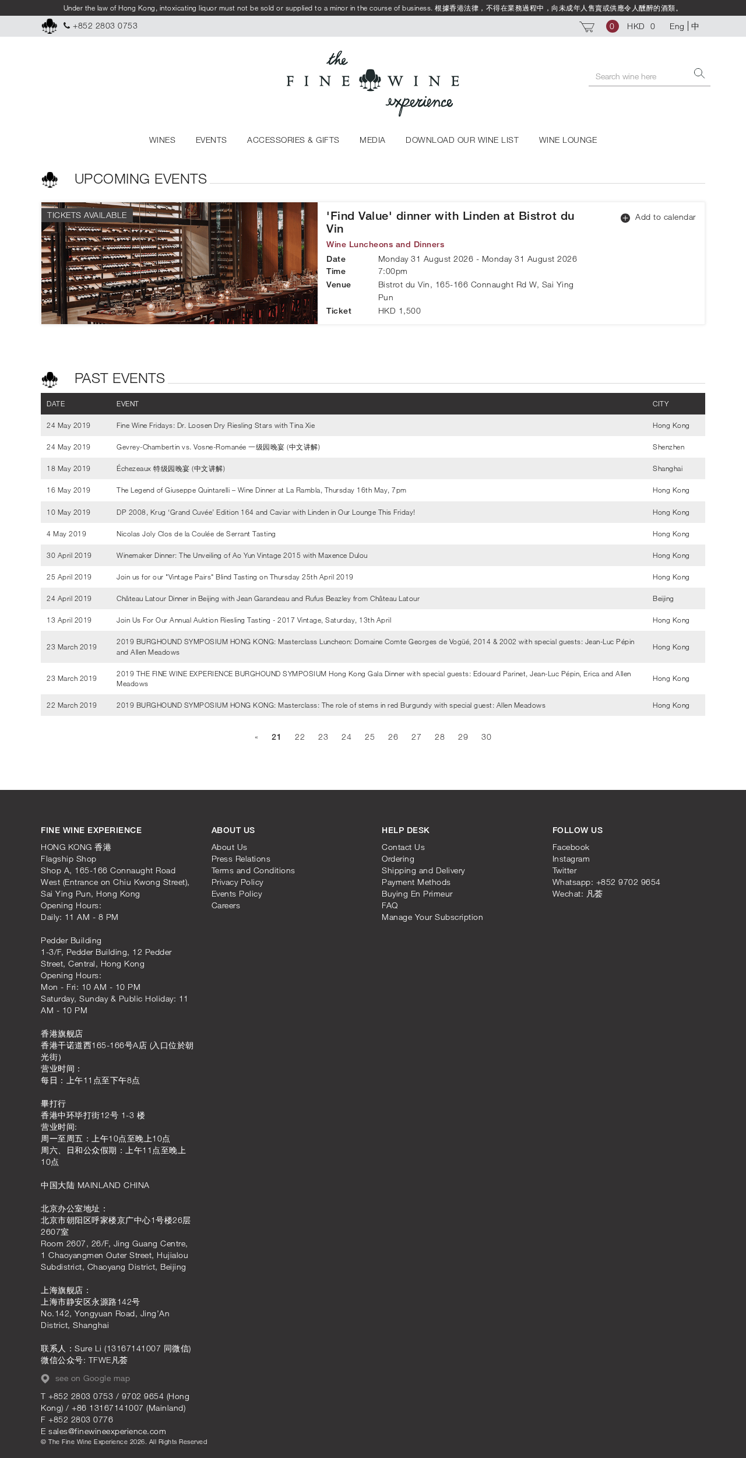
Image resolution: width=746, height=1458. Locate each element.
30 (486, 737)
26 (393, 737)
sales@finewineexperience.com (107, 1431)
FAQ (390, 905)
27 (416, 737)
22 (300, 737)
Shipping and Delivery (423, 870)
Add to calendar (664, 217)
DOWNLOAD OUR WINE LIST (462, 140)
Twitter (565, 870)
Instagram (571, 858)
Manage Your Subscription (432, 917)
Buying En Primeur (417, 893)
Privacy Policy (237, 882)
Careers (226, 905)
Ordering (398, 858)
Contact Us (403, 847)
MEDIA (373, 140)
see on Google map (91, 1378)
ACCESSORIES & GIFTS (293, 140)
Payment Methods (416, 882)
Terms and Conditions (253, 870)
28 (440, 737)
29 (463, 737)
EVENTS (211, 140)
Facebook (571, 847)
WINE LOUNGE (568, 140)
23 (323, 737)
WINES (162, 140)
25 (370, 737)
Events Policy (237, 893)
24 (346, 737)
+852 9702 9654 (628, 882)
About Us (230, 847)
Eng (677, 26)
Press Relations (241, 858)
